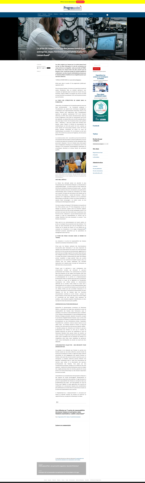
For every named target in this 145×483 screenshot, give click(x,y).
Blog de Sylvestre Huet (98, 152)
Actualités (91, 13)
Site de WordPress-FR (97, 173)
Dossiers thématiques (82, 13)
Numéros (56, 13)
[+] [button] (57, 402)
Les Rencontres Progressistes (44, 15)
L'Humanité (95, 154)
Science (61, 13)
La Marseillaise (96, 157)
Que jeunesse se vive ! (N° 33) (59, 45)
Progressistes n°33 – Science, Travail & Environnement (69, 416)
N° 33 (52, 45)
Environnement (72, 13)
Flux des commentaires (98, 170)
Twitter (95, 134)
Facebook (96, 126)
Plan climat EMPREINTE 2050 (100, 95)
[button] (85, 229)
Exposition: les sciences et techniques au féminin (100, 76)
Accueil (39, 13)
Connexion (95, 166)
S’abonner (50, 13)
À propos (44, 13)
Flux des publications (97, 168)
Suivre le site (96, 68)
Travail (66, 13)
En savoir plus (80, 1)
